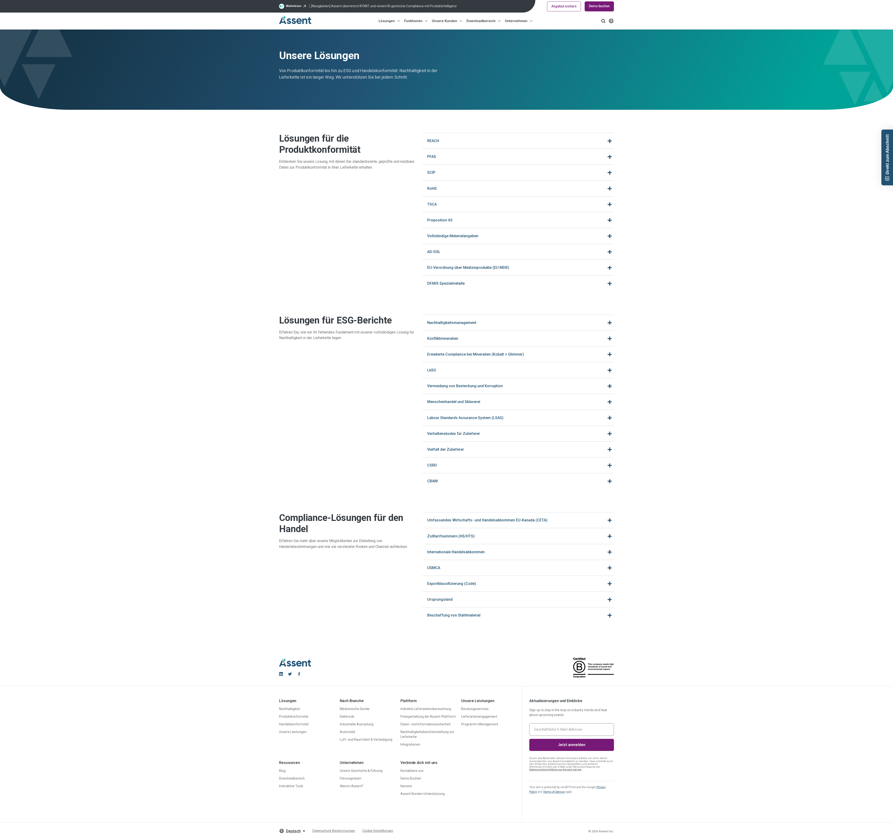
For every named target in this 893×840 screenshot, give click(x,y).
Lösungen (387, 21)
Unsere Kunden (444, 21)
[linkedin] (281, 674)
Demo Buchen (410, 778)
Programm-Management (479, 724)
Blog (282, 771)
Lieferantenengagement (479, 716)
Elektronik (347, 716)
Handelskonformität (294, 724)
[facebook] (299, 674)
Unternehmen (516, 21)
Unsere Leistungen (293, 732)
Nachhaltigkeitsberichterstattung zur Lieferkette (427, 734)
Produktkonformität (293, 716)
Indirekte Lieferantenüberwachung (425, 709)
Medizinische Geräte (355, 709)
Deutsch (293, 831)
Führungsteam (350, 778)
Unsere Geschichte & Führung (361, 771)
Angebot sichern (563, 6)
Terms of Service (554, 791)
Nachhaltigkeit (289, 709)
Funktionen (413, 21)
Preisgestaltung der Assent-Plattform (428, 716)
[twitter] (290, 674)
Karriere (406, 786)
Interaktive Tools (291, 786)
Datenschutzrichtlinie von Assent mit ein (555, 769)
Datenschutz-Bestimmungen (334, 831)
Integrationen (410, 744)
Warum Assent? (351, 786)
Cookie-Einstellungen (377, 831)
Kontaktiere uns (411, 771)
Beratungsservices (475, 709)
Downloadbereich (481, 21)
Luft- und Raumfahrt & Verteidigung (366, 739)
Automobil (347, 732)
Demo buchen (599, 6)
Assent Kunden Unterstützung (422, 794)
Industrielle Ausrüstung (356, 724)
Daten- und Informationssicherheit (425, 724)
